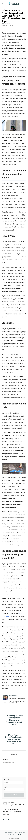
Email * (6, 787)
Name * (6, 780)
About (19, 834)
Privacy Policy (20, 832)
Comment (5, 759)
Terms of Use (9, 832)
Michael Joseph (6, 23)
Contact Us (12, 834)
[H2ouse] (14, 3)
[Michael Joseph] (6, 697)
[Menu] (2, 4)
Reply (7, 819)
